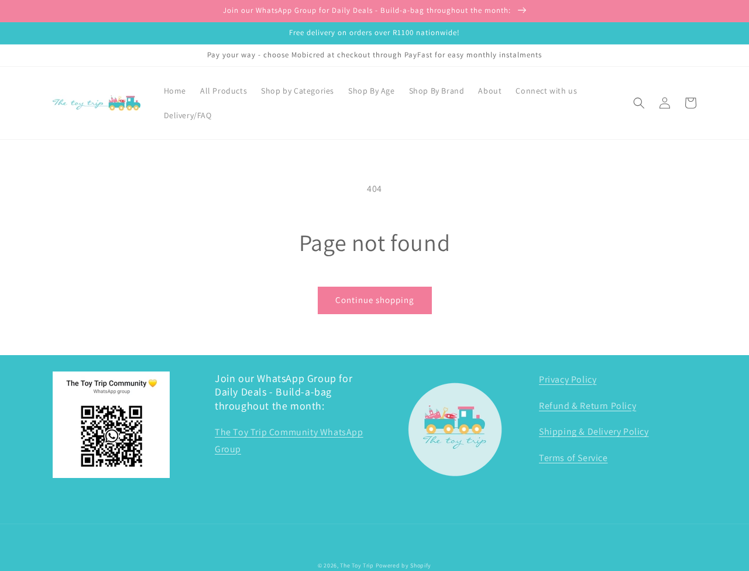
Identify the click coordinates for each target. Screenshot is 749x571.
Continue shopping (374, 299)
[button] (639, 103)
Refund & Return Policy (587, 406)
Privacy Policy (567, 379)
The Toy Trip (356, 565)
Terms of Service (573, 458)
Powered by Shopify (404, 565)
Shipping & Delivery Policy (594, 431)
